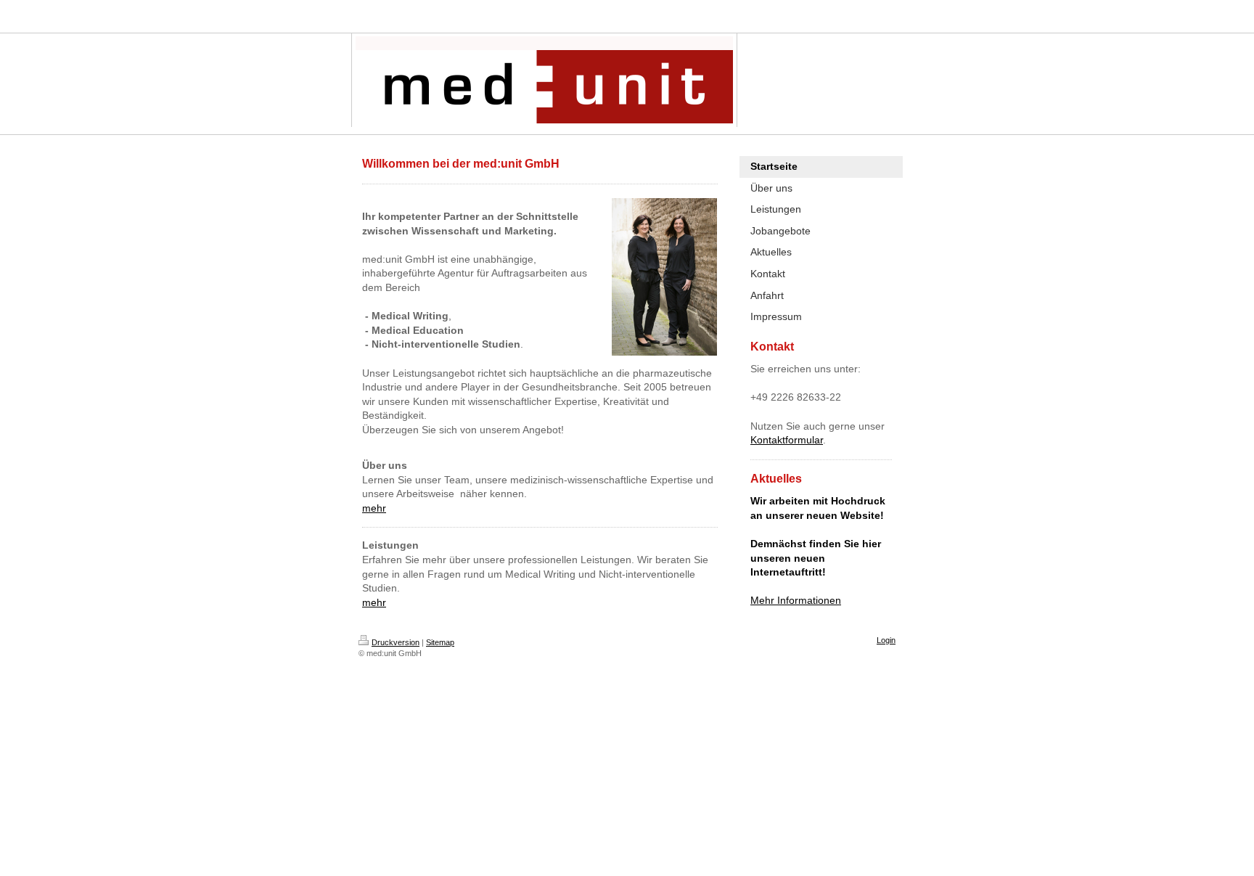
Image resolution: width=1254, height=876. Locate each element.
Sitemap (440, 642)
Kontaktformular (786, 440)
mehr (374, 508)
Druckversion (395, 642)
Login (886, 640)
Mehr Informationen (795, 600)
